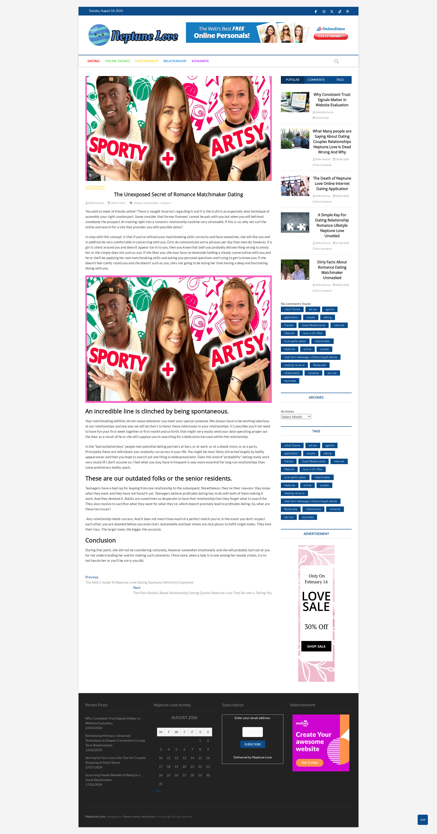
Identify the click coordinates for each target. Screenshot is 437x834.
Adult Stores (292, 309)
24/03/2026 (322, 117)
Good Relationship (313, 325)
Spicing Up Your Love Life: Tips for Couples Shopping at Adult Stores (115, 760)
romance (165, 203)
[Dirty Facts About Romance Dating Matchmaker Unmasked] (295, 262)
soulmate (290, 380)
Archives (287, 411)
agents (329, 309)
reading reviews (294, 365)
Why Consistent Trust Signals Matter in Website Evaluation (332, 99)
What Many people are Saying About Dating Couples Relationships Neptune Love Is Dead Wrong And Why (332, 142)
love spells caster (295, 341)
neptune (289, 349)
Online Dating (117, 61)
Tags (340, 79)
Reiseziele (319, 365)
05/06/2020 (342, 159)
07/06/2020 (342, 243)
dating (138, 203)
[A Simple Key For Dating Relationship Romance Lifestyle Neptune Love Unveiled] (295, 215)
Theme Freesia (131, 816)
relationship (291, 373)
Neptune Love (262, 757)
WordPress (148, 816)
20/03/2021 (118, 203)
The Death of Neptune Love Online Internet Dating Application (332, 183)
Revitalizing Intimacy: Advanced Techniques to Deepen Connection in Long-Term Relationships (115, 740)
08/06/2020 (342, 284)
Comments (316, 79)
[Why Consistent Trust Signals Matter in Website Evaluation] (295, 94)
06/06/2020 (342, 195)
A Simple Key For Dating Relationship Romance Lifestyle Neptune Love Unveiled (332, 225)
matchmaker (150, 203)
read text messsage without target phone (310, 357)
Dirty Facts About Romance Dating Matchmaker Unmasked (332, 269)
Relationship (174, 61)
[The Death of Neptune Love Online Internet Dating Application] (295, 178)
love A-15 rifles (312, 333)
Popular (292, 79)
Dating (94, 61)
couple (311, 317)
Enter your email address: (253, 718)
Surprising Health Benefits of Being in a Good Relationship (112, 777)
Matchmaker (146, 61)
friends (288, 325)
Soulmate (200, 61)
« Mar (158, 791)
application (291, 317)
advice (313, 309)
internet (339, 325)
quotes (324, 349)
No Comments (323, 164)
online (307, 349)
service (332, 373)
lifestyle (289, 333)
